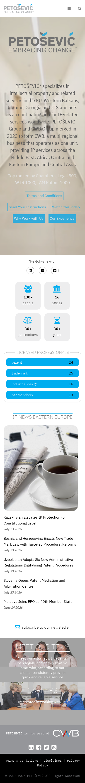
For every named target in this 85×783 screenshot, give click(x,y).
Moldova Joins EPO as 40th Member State (38, 601)
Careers (42, 690)
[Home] (19, 8)
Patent (42, 362)
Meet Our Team (43, 646)
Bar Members (42, 395)
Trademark (42, 373)
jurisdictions (28, 327)
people (28, 295)
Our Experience (62, 218)
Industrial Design (42, 384)
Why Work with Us (29, 218)
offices (57, 295)
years (57, 327)
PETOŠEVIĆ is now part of (28, 733)
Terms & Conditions (22, 761)
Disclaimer (53, 761)
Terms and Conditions (44, 195)
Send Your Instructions (27, 207)
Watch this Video (66, 207)
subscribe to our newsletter (42, 627)
